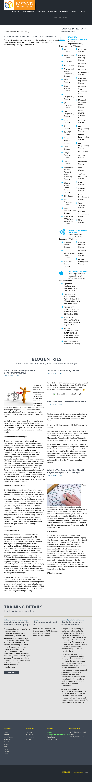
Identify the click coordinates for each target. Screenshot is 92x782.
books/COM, (23, 32)
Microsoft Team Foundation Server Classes (82, 91)
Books (6, 754)
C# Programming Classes (69, 105)
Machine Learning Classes (81, 57)
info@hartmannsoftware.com (58, 735)
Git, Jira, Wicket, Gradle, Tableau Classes (67, 187)
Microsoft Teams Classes (68, 264)
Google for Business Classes (82, 244)
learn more (11, 672)
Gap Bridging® (8, 737)
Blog (5, 746)
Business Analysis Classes (67, 244)
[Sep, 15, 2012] (51, 373)
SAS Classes (83, 152)
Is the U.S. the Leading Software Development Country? (19, 371)
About (74, 11)
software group (72, 772)
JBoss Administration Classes (70, 210)
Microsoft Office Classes (82, 253)
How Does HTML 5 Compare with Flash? (66, 402)
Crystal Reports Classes (67, 140)
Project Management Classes (83, 261)
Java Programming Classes (69, 202)
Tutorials (6, 744)
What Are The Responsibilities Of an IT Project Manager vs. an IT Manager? (65, 471)
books (13, 32)
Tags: (17, 375)
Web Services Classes (81, 205)
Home (6, 32)
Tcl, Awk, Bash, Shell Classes (82, 176)
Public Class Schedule (58, 11)
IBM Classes (68, 196)
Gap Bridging (29, 11)
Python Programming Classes (83, 137)
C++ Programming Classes (69, 114)
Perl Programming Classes (83, 128)
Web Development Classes (83, 197)
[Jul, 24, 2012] (51, 404)
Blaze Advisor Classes (67, 88)
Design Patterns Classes (67, 155)
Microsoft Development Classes (83, 72)
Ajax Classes (69, 65)
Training (41, 11)
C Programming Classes (69, 97)
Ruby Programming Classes (83, 145)
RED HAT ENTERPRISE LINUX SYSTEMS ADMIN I (72, 331)
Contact (83, 11)
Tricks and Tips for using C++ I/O (63, 370)
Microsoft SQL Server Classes (82, 80)
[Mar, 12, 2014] (8, 375)
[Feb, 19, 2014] (51, 475)
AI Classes (68, 61)
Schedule (7, 739)
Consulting (15, 11)
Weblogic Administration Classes (84, 214)
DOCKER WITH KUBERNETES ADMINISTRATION (71, 296)
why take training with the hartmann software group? (17, 623)
